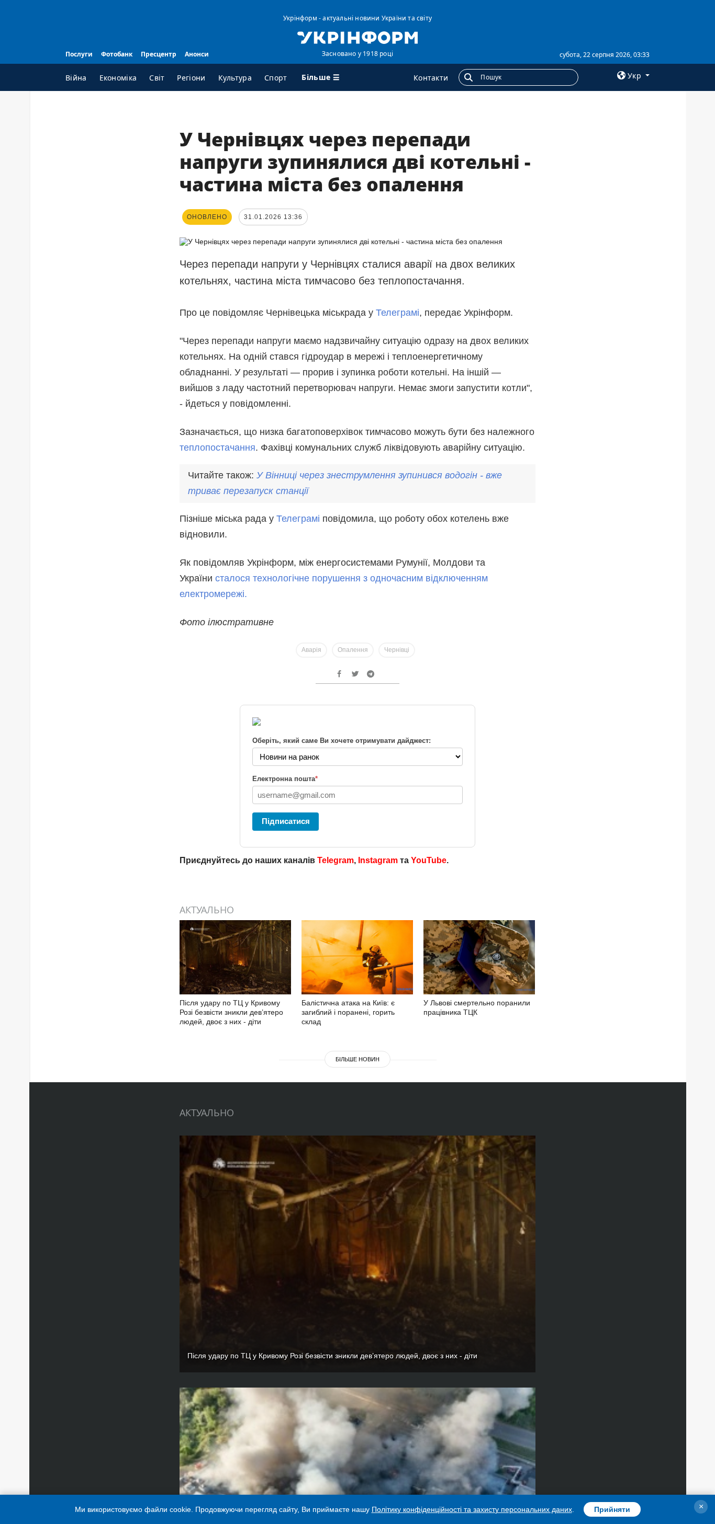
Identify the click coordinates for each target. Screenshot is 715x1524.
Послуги (79, 54)
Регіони (191, 78)
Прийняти (612, 1509)
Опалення (353, 650)
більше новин (357, 1059)
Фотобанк (116, 54)
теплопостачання (217, 447)
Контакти (431, 78)
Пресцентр (158, 54)
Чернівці (396, 650)
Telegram (335, 860)
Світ (156, 78)
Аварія (311, 650)
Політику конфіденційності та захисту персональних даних (472, 1509)
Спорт (275, 78)
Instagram (378, 860)
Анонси (197, 54)
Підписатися (286, 821)
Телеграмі (397, 312)
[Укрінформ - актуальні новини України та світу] (357, 36)
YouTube (428, 860)
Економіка (118, 78)
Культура (235, 78)
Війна (76, 78)
